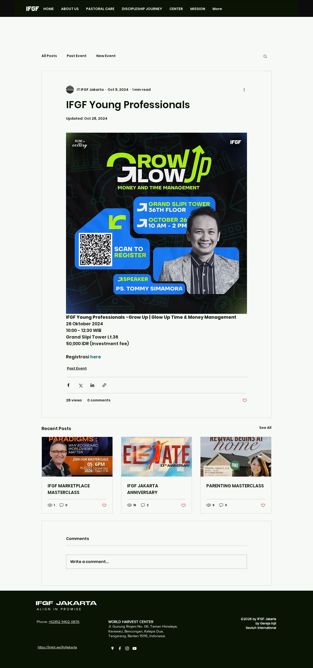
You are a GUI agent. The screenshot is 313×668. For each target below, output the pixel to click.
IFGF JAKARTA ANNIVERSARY (142, 489)
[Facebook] (119, 648)
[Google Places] (112, 648)
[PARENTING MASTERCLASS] (236, 457)
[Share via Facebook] (68, 385)
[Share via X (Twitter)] (80, 385)
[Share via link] (104, 385)
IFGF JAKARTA (66, 603)
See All (265, 427)
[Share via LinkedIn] (92, 385)
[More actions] (244, 90)
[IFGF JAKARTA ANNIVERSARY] (156, 457)
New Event (106, 56)
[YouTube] (134, 648)
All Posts (49, 56)
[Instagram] (127, 648)
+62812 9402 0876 (64, 622)
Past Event (77, 56)
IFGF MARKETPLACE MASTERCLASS (69, 489)
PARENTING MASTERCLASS (235, 486)
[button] (265, 56)
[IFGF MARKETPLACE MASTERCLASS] (77, 457)
